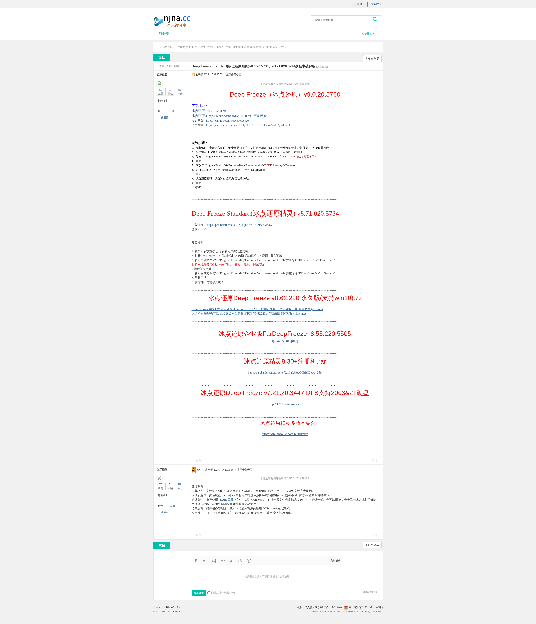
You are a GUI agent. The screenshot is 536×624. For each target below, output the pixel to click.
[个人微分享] (173, 20)
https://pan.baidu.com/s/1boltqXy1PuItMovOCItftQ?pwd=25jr (285, 372)
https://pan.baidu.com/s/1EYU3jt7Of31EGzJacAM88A (239, 225)
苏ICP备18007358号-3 (331, 607)
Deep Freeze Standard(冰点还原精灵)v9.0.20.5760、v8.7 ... (253, 47)
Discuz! (170, 607)
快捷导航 (367, 33)
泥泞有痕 (162, 74)
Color (204, 560)
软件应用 (207, 47)
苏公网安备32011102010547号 (364, 607)
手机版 (298, 607)
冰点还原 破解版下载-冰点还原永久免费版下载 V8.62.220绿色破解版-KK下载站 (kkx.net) (249, 313)
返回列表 (373, 58)
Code (240, 560)
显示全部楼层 (233, 74)
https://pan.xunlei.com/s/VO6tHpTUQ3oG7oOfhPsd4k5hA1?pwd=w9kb (249, 125)
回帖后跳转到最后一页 (223, 592)
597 (160, 89)
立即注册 (376, 4)
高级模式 (335, 560)
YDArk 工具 (225, 499)
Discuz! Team (173, 611)
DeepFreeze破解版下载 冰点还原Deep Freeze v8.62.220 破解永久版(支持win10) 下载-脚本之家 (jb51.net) (257, 309)
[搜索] (375, 19)
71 (170, 89)
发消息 (164, 117)
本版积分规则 (370, 591)
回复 (198, 460)
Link (222, 560)
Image (213, 560)
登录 (275, 576)
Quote (231, 560)
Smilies (249, 560)
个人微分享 (157, 47)
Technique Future (186, 47)
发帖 (162, 57)
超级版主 (163, 100)
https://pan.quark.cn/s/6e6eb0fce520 (227, 120)
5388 (180, 89)
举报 (374, 460)
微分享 (164, 33)
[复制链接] (322, 66)
